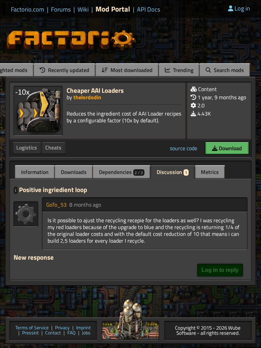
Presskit (30, 333)
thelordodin (87, 97)
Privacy (62, 328)
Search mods (228, 70)
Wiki (83, 9)
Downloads (74, 172)
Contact (53, 333)
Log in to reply (220, 270)
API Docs (148, 9)
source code (183, 148)
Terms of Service (32, 328)
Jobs (86, 333)
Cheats (53, 147)
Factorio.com (27, 9)
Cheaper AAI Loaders (95, 90)
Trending (182, 70)
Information (35, 172)
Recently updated (68, 70)
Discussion (172, 172)
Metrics (210, 172)
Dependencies (121, 172)
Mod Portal (112, 9)
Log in (242, 8)
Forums (61, 9)
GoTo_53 (56, 205)
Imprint (83, 328)
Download (230, 148)
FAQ (71, 333)
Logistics (26, 147)
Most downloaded (131, 70)
